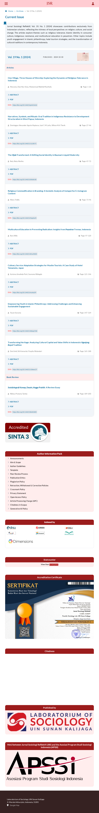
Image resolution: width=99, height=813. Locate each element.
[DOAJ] (78, 528)
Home (10, 11)
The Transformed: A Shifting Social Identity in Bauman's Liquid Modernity (43, 155)
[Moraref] (78, 533)
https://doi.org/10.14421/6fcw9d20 (25, 254)
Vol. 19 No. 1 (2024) (19, 57)
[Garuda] (49, 528)
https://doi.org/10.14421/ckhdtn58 (24, 179)
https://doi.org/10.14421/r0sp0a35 (24, 218)
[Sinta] (20, 528)
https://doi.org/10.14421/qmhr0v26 (25, 105)
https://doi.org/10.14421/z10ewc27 (25, 369)
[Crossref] (49, 533)
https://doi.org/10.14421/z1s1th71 (24, 144)
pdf (11, 99)
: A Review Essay (34, 387)
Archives (19, 11)
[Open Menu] (6, 3)
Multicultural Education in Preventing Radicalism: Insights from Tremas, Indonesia (49, 229)
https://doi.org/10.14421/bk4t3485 (25, 412)
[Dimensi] (20, 541)
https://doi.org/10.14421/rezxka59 (24, 292)
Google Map (14, 805)
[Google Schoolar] (20, 533)
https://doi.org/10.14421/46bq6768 (25, 331)
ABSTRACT (14, 95)
